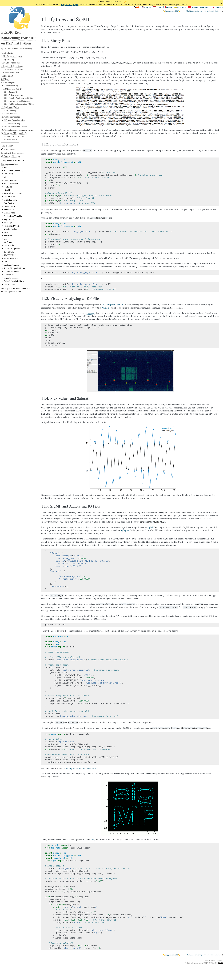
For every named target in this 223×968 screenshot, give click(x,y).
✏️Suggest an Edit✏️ (171, 11)
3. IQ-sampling (7, 59)
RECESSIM (9, 255)
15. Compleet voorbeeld (11, 116)
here (92, 839)
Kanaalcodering (194, 11)
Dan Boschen (9, 284)
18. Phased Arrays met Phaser (14, 126)
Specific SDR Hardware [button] (13, 65)
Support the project (69, 4)
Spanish (206, 7)
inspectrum (90, 313)
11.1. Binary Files (11, 92)
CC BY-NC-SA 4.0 (210, 963)
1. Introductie (7, 52)
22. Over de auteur (9, 139)
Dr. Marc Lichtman (11, 48)
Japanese (219, 7)
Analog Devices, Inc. (12, 291)
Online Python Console (13, 152)
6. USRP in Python (11, 72)
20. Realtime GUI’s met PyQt (14, 133)
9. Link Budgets (8, 82)
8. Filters (5, 78)
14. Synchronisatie (9, 113)
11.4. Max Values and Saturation (17, 101)
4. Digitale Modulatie (10, 62)
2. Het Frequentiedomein (11, 56)
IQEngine (106, 307)
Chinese (194, 7)
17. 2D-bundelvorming (10, 123)
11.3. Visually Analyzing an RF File (18, 97)
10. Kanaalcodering (9, 85)
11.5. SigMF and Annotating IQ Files (19, 104)
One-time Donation (11, 156)
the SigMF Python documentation (81, 768)
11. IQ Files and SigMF (11, 88)
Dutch (158, 7)
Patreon (4, 163)
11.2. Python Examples (13, 94)
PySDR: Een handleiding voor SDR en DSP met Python (18, 38)
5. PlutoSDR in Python (13, 69)
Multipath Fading (212, 11)
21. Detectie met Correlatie (12, 136)
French (169, 7)
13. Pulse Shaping (8, 110)
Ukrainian (181, 7)
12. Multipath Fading (10, 107)
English (147, 7)
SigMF (150, 527)
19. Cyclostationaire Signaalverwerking (17, 129)
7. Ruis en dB (7, 75)
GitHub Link (9, 149)
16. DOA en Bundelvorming (13, 120)
